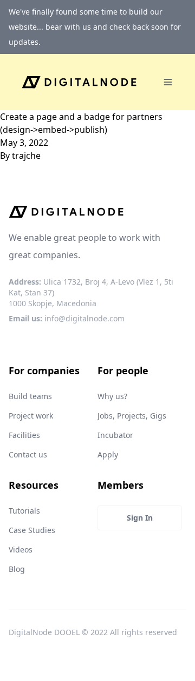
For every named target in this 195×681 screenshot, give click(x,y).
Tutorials (24, 510)
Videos (20, 549)
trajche (26, 155)
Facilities (24, 435)
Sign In (140, 518)
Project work (31, 415)
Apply (108, 454)
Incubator (115, 435)
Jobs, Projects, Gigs (132, 415)
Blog (17, 569)
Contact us (28, 454)
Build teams (30, 396)
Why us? (112, 396)
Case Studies (32, 530)
